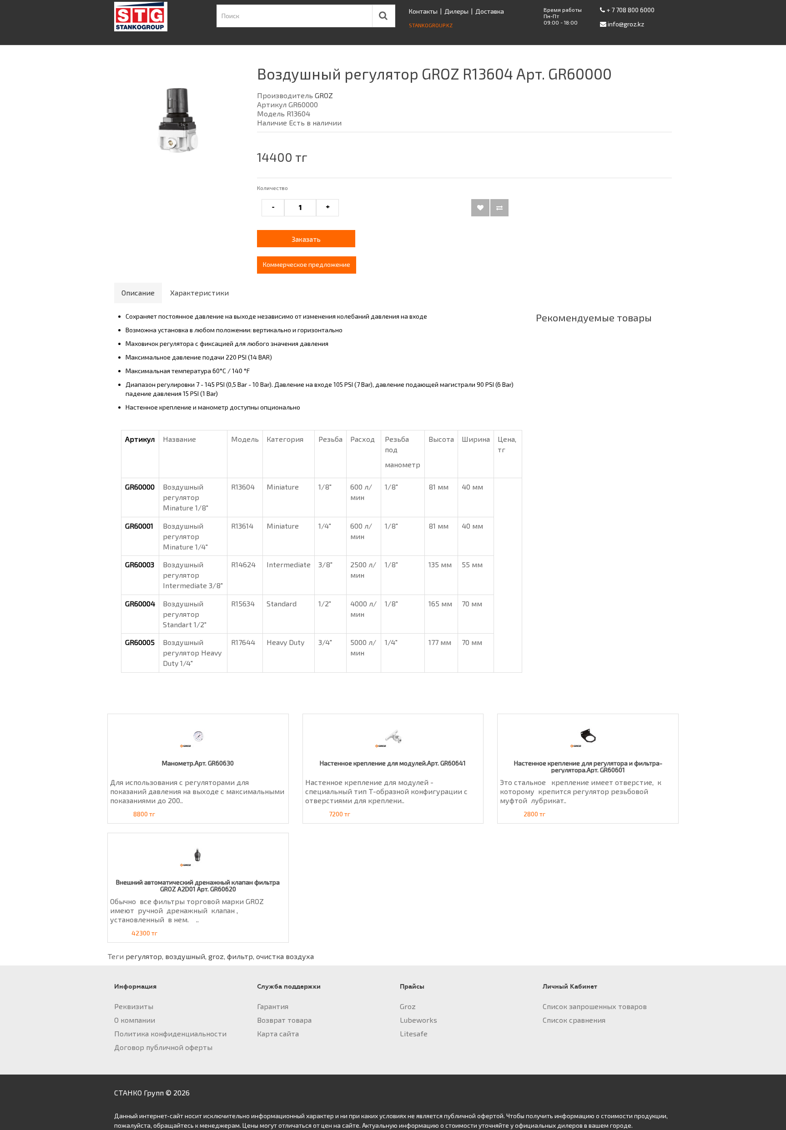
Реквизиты (133, 1006)
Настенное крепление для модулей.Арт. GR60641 (393, 763)
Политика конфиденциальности (170, 1033)
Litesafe (414, 1033)
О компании (134, 1019)
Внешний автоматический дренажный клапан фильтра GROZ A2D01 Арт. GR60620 (198, 885)
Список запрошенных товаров (595, 1006)
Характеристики (199, 292)
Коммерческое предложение (306, 264)
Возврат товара (284, 1019)
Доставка (489, 11)
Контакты (423, 11)
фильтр (240, 956)
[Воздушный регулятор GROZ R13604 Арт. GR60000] (178, 120)
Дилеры (456, 11)
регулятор (144, 956)
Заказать (306, 239)
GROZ (324, 95)
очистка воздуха (285, 956)
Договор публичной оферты (163, 1047)
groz (216, 956)
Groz (408, 1006)
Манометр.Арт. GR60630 (198, 763)
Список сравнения (574, 1019)
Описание (138, 292)
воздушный (185, 956)
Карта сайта (278, 1033)
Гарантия (272, 1006)
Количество (272, 188)
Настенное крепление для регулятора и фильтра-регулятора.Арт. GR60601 (588, 766)
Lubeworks (418, 1019)
